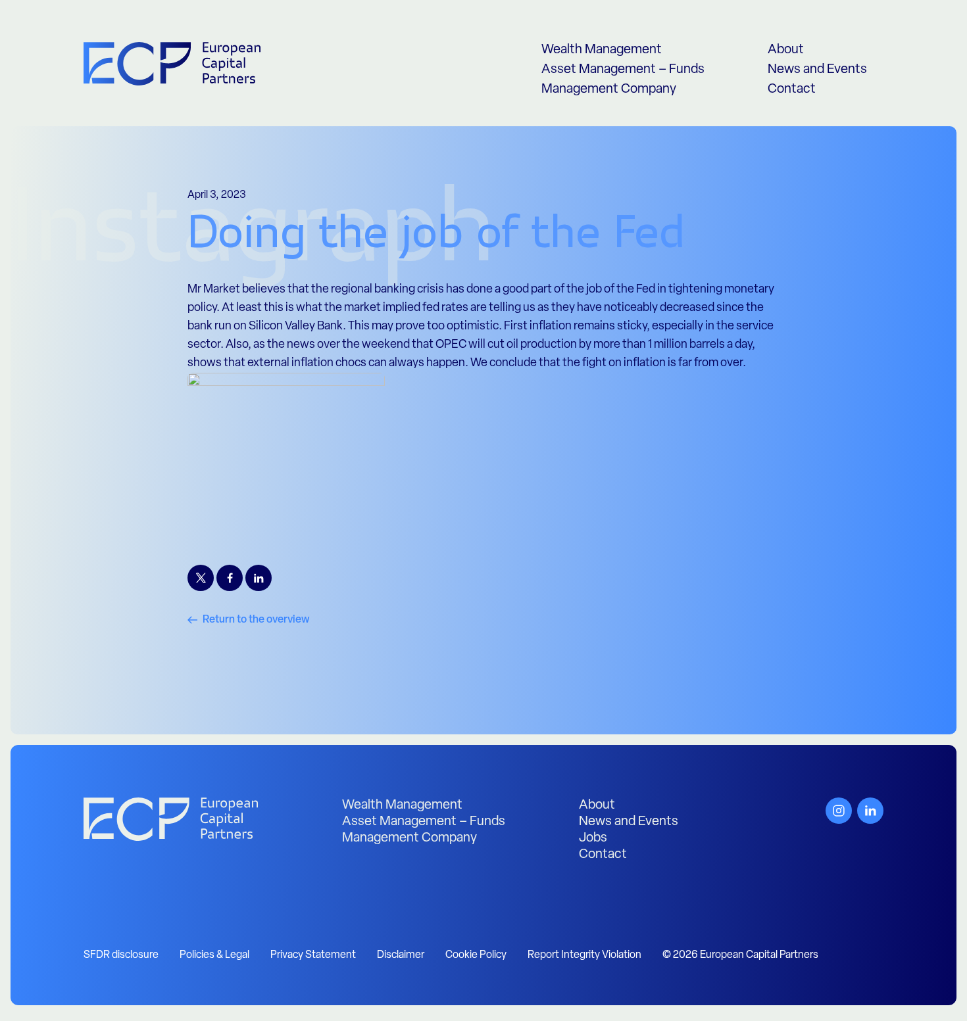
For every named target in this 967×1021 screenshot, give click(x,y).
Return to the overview (256, 620)
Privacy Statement (313, 955)
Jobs (593, 838)
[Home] (171, 819)
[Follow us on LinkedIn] (870, 810)
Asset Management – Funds (623, 69)
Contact (792, 89)
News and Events (817, 69)
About (786, 50)
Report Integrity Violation (584, 955)
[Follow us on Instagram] (839, 810)
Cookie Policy (476, 955)
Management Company (608, 89)
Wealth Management (601, 50)
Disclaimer (400, 955)
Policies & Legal (214, 955)
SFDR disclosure (121, 955)
